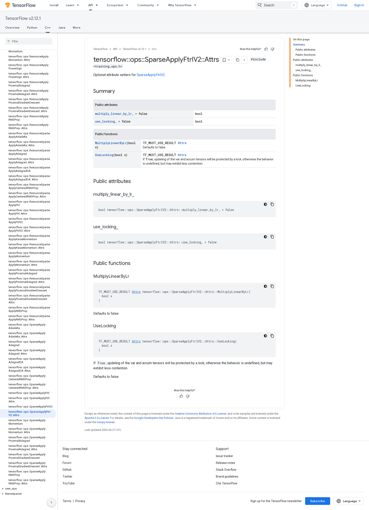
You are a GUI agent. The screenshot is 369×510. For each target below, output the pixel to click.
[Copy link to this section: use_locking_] (122, 227)
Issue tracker (224, 456)
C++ (48, 27)
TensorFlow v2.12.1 (23, 18)
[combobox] (276, 5)
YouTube (69, 483)
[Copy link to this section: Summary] (119, 91)
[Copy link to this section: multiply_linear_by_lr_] (138, 194)
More (77, 27)
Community (145, 5)
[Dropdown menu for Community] (159, 5)
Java (61, 27)
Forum (67, 463)
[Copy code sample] (272, 204)
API (90, 5)
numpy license (105, 422)
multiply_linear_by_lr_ (114, 114)
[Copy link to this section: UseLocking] (120, 326)
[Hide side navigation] (51, 502)
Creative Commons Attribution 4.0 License (200, 413)
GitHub (342, 5)
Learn (70, 5)
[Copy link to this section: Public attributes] (135, 181)
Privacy (80, 501)
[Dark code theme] (265, 204)
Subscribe (317, 501)
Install (54, 5)
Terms (67, 501)
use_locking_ (106, 121)
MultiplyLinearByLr (111, 143)
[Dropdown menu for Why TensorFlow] (196, 5)
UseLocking (104, 155)
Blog (66, 456)
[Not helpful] (272, 49)
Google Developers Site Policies (153, 417)
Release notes (225, 463)
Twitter (67, 476)
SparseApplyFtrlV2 (151, 75)
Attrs (182, 143)
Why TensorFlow (179, 5)
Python (32, 27)
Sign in (359, 5)
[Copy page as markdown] (238, 60)
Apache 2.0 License (97, 417)
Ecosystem (115, 5)
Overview (12, 27)
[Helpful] (266, 49)
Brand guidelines (227, 476)
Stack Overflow (226, 469)
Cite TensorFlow (226, 483)
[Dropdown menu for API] (98, 5)
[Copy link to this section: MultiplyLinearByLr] (133, 276)
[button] (28, 488)
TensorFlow (100, 49)
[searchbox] (28, 41)
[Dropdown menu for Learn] (79, 5)
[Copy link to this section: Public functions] (134, 263)
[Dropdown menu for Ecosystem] (128, 5)
